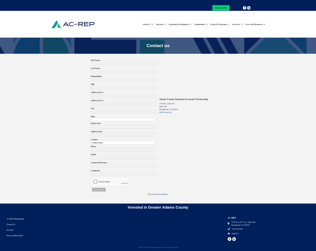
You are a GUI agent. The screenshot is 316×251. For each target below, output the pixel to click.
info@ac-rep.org (165, 112)
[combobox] (124, 119)
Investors (160, 24)
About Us (147, 24)
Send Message (98, 189)
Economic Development (178, 24)
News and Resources (254, 24)
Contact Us (11, 224)
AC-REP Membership (15, 218)
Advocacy (236, 24)
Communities (199, 24)
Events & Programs (218, 24)
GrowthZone (163, 194)
